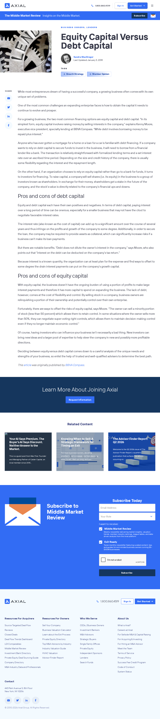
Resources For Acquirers (19, 618)
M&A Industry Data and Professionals (23, 667)
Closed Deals (11, 634)
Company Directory (14, 662)
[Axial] (16, 5)
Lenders (92, 27)
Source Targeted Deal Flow (18, 625)
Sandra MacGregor (83, 57)
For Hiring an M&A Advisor (130, 644)
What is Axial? (124, 625)
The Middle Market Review (22, 15)
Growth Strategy (75, 74)
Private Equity (86, 648)
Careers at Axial (125, 630)
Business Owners (73, 27)
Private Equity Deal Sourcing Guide (21, 657)
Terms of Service (126, 653)
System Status (125, 671)
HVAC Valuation (50, 653)
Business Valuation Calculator (56, 630)
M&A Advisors (87, 634)
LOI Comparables (13, 644)
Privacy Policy (124, 657)
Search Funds (86, 662)
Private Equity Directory (53, 639)
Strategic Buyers (88, 639)
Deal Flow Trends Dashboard (18, 639)
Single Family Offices (90, 644)
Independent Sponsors (91, 653)
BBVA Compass (74, 365)
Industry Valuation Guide (54, 648)
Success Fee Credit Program (132, 662)
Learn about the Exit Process (56, 634)
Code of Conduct (126, 667)
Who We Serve (88, 618)
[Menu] (152, 6)
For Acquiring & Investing (130, 639)
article (27, 365)
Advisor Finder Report (53, 657)
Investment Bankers (90, 630)
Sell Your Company (51, 625)
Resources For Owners (55, 618)
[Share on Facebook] (8, 125)
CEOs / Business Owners (92, 625)
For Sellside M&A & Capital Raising (134, 634)
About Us (123, 618)
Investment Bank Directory (18, 653)
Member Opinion (100, 74)
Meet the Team (125, 648)
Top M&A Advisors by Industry (56, 644)
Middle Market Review (15, 648)
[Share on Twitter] (8, 107)
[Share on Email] (8, 98)
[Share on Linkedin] (8, 116)
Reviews (9, 630)
